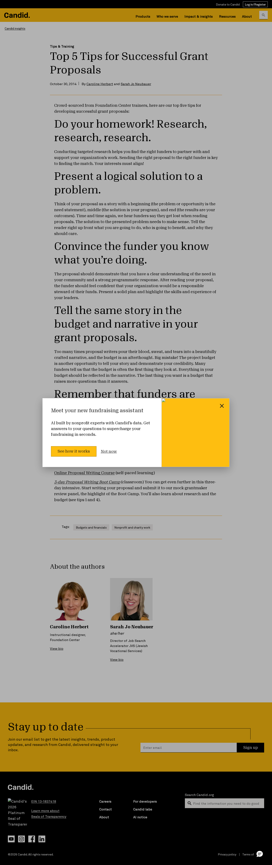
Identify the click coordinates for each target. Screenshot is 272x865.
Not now (109, 451)
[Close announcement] (221, 405)
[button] (260, 854)
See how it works (74, 451)
